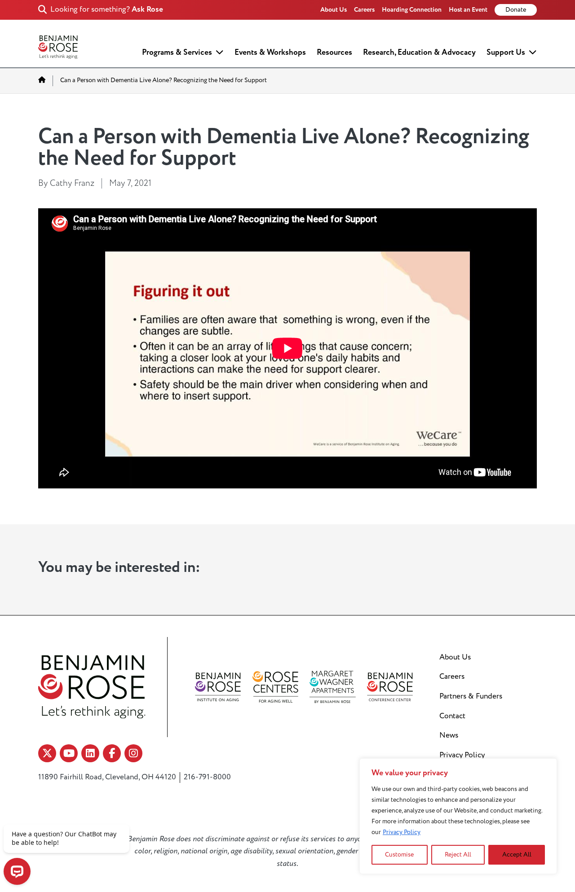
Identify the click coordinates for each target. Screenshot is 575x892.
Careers (364, 9)
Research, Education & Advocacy (419, 52)
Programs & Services (177, 52)
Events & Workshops (270, 52)
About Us (333, 9)
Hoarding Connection (412, 9)
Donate (515, 9)
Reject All (458, 854)
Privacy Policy (401, 832)
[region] (458, 816)
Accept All (516, 854)
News (448, 735)
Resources (334, 52)
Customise (399, 854)
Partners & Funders (470, 696)
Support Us (506, 52)
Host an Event (468, 9)
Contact (452, 716)
